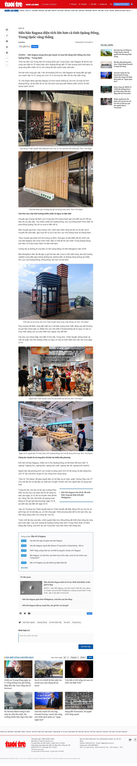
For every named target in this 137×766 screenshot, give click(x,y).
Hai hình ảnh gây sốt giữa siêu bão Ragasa (46, 541)
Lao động (35, 10)
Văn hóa (81, 731)
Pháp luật (74, 10)
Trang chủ (3, 731)
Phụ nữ (111, 10)
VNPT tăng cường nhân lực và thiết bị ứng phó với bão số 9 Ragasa (55, 551)
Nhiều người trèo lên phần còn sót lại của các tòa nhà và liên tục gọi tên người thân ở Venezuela (122, 103)
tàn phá (67, 622)
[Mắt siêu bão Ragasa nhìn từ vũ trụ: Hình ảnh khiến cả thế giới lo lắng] (31, 588)
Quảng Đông (42, 622)
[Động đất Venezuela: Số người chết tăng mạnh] (79, 701)
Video (23, 731)
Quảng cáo (103, 4)
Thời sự (22, 10)
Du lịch (65, 731)
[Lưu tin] (6, 53)
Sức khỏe (60, 10)
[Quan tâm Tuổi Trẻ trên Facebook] (135, 739)
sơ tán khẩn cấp (55, 622)
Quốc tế (28, 10)
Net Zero (48, 10)
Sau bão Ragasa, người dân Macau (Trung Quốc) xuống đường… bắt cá (56, 546)
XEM (90, 657)
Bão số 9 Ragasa (38, 536)
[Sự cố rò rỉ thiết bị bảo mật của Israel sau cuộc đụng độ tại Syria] (49, 669)
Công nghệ (56, 731)
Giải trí (94, 10)
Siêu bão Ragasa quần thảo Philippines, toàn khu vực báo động (47, 599)
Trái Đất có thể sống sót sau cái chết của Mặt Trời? (79, 681)
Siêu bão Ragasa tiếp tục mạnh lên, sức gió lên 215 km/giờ (45, 606)
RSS (121, 747)
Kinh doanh (48, 731)
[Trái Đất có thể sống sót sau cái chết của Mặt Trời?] (79, 669)
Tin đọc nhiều (107, 45)
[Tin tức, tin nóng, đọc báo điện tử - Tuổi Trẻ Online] (15, 4)
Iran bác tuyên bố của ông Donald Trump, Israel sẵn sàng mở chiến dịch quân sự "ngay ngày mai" (123, 77)
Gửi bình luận (86, 647)
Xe (61, 731)
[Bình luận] (6, 41)
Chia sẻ (34, 46)
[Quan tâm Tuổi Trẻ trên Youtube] (130, 739)
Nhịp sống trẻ (73, 731)
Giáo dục (67, 10)
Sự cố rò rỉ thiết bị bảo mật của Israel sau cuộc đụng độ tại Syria (48, 683)
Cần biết (93, 4)
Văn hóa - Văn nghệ (85, 10)
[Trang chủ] (11, 10)
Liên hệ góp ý (114, 747)
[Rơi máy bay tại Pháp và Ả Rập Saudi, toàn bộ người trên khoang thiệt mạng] (106, 52)
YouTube (84, 4)
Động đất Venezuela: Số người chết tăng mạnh (78, 712)
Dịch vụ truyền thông (87, 747)
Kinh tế (54, 10)
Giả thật (118, 731)
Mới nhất (11, 731)
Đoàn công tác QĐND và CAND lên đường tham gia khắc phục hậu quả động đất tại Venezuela (122, 90)
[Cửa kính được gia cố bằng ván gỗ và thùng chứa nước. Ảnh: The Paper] (55, 179)
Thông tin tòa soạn (37, 749)
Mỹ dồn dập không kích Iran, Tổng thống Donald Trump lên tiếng (123, 64)
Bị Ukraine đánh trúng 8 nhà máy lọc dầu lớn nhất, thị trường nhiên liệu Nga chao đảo (18, 714)
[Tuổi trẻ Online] (15, 744)
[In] (6, 47)
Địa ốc (128, 10)
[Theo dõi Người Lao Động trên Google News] (24, 46)
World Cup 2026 (120, 10)
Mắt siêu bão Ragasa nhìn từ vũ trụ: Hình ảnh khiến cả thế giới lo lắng (67, 583)
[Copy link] (6, 36)
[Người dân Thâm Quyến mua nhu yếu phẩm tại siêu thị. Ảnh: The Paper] (55, 371)
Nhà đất (105, 731)
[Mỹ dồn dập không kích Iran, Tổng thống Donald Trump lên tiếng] (106, 64)
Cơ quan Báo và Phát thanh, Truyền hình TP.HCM (47, 751)
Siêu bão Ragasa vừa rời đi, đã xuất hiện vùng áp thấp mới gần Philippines (75, 495)
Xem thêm (24, 568)
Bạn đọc (41, 10)
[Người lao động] (32, 4)
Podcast (74, 4)
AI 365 (106, 10)
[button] (7, 58)
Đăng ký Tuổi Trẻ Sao (121, 4)
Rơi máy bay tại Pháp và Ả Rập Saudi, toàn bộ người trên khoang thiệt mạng (123, 53)
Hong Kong (76, 622)
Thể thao (101, 10)
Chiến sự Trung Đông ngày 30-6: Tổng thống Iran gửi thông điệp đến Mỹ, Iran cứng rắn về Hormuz (18, 684)
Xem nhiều (17, 731)
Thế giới (34, 731)
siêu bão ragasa (29, 622)
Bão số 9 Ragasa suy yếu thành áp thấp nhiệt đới (48, 563)
